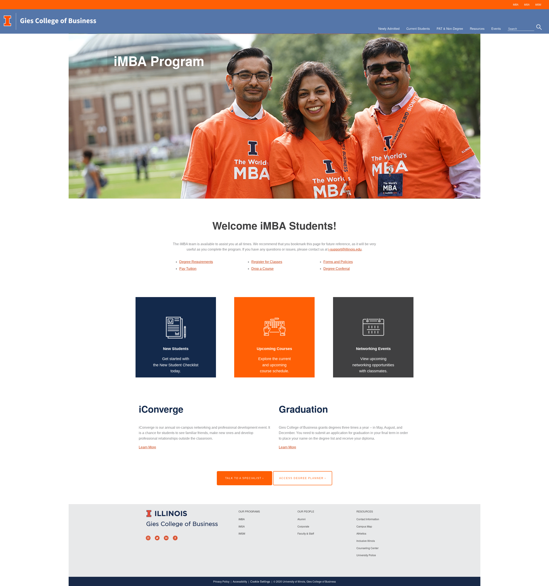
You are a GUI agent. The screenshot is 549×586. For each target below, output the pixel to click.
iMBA (515, 4)
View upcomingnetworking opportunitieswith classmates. (373, 365)
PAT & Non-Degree (450, 28)
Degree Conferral (336, 268)
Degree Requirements (196, 262)
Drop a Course (262, 268)
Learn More (147, 447)
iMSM (538, 4)
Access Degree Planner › (302, 478)
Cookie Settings (260, 581)
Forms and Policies (338, 262)
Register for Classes (266, 262)
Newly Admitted (389, 28)
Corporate (303, 526)
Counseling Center (367, 548)
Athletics (361, 533)
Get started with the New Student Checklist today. (175, 365)
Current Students (418, 28)
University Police (366, 555)
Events (496, 28)
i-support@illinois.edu (345, 249)
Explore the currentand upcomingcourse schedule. (274, 365)
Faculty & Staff (305, 533)
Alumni (301, 519)
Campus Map (364, 526)
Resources (477, 28)
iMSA (526, 4)
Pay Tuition (187, 268)
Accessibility (240, 581)
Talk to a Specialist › (244, 478)
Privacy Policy (221, 581)
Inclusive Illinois (365, 540)
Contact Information (367, 519)
